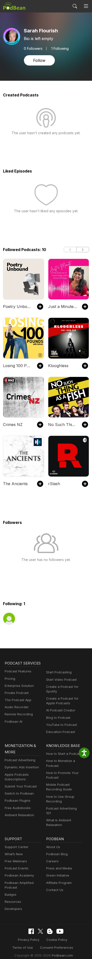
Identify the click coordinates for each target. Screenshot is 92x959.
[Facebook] (31, 931)
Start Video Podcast (61, 679)
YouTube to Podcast (61, 725)
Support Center (16, 847)
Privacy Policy (28, 940)
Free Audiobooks (18, 808)
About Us (53, 847)
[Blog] (50, 931)
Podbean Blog (57, 854)
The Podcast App (18, 700)
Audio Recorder (17, 707)
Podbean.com (62, 955)
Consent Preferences (56, 947)
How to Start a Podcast (64, 754)
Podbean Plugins (17, 800)
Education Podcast (60, 732)
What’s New (14, 854)
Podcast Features (18, 671)
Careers (52, 861)
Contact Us (54, 890)
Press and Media (59, 868)
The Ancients (15, 483)
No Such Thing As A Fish (62, 424)
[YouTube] (59, 931)
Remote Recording (19, 714)
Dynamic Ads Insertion (22, 767)
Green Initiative (57, 875)
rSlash (54, 483)
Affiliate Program (59, 883)
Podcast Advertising (20, 760)
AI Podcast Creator (60, 710)
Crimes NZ (13, 424)
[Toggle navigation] (86, 6)
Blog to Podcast (58, 717)
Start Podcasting (59, 672)
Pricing (10, 678)
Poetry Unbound (17, 306)
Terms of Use (22, 947)
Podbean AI (13, 721)
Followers (33, 48)
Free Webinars (16, 861)
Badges (10, 894)
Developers (13, 909)
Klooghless (58, 365)
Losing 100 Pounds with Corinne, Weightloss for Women (17, 365)
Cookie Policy (56, 940)
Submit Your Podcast (21, 786)
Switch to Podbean (19, 793)
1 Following (60, 48)
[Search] (75, 6)
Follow (39, 60)
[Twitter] (40, 931)
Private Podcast (17, 693)
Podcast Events (16, 868)
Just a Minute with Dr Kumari (62, 306)
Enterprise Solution (19, 686)
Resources (13, 902)
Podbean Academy (19, 875)
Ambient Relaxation (19, 815)
